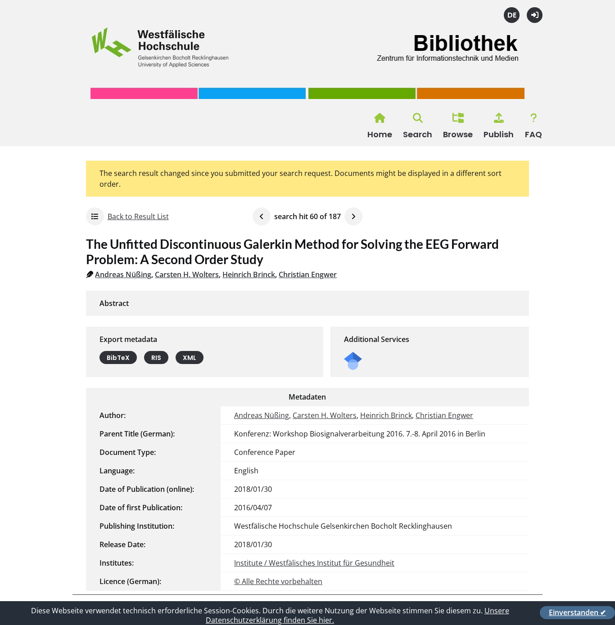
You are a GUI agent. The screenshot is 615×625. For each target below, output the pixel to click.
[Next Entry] (353, 216)
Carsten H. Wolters (187, 274)
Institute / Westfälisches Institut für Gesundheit (314, 563)
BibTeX (118, 357)
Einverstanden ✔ (577, 612)
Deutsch (512, 15)
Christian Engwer (308, 274)
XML (189, 357)
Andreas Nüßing (123, 274)
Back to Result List (138, 216)
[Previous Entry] (262, 216)
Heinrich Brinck (248, 274)
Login (535, 15)
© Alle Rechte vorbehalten (278, 581)
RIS (156, 357)
